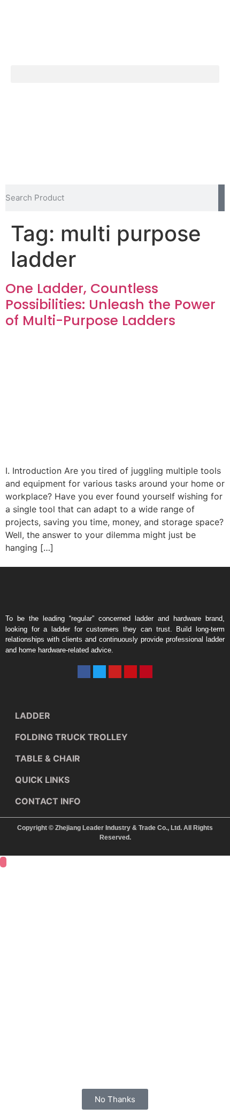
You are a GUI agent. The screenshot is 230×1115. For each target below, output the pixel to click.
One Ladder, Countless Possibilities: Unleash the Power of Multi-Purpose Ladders (110, 304)
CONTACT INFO (48, 801)
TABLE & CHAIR (47, 758)
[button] (115, 74)
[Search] (221, 197)
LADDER (32, 715)
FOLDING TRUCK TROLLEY (71, 737)
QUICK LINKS (42, 779)
